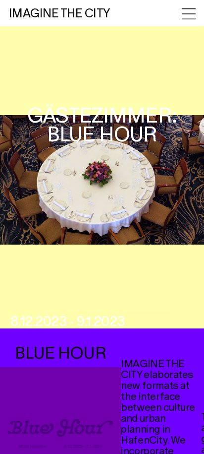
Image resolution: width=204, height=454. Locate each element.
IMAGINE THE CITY (59, 13)
